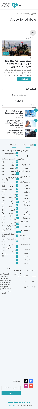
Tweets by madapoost (19, 95)
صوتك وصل (24, 230)
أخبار (26, 195)
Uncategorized (23, 239)
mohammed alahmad (24, 58)
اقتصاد (25, 215)
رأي (27, 156)
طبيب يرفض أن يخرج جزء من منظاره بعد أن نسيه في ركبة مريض (14, 113)
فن (27, 212)
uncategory (24, 235)
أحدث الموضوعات (22, 171)
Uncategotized (23, 244)
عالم (26, 227)
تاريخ (26, 185)
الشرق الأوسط (22, 221)
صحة (26, 208)
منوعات (25, 202)
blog (26, 260)
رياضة (26, 205)
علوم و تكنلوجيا (22, 159)
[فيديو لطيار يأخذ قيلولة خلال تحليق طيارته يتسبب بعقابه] (30, 133)
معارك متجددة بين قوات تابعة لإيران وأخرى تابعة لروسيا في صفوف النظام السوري (18, 63)
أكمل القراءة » (23, 79)
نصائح (26, 199)
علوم (26, 168)
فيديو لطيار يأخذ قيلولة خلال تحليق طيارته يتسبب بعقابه (14, 131)
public (26, 263)
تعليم (26, 192)
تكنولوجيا (24, 165)
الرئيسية (31, 13)
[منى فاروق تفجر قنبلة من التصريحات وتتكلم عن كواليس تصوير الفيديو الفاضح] (30, 123)
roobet (26, 253)
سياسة (25, 218)
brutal (26, 256)
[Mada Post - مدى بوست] (10, 5)
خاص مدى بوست (22, 150)
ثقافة (26, 189)
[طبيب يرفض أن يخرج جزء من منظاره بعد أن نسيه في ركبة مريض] (30, 113)
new (26, 250)
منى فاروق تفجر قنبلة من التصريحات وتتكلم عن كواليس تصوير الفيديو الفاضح (14, 122)
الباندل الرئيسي (22, 177)
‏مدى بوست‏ (18, 100)
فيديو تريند (24, 182)
